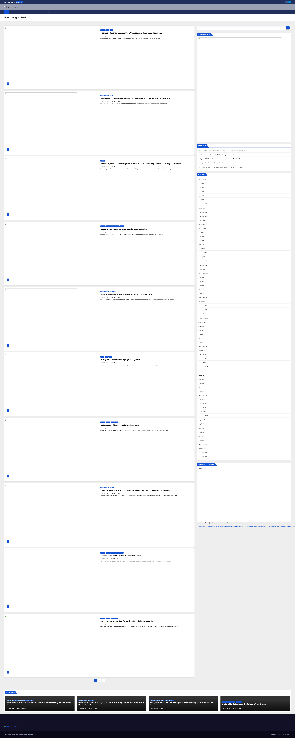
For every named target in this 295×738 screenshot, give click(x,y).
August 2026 (202, 179)
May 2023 (201, 334)
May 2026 (201, 191)
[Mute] (201, 538)
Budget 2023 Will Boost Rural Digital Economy (119, 425)
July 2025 (201, 232)
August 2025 (202, 228)
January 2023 (202, 350)
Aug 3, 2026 (83, 708)
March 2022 (202, 391)
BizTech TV (126, 12)
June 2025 (201, 236)
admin (162, 708)
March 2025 (202, 248)
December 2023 (203, 306)
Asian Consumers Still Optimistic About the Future (121, 556)
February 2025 (203, 253)
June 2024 (201, 281)
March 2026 (202, 200)
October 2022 (202, 363)
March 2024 (202, 293)
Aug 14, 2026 (11, 708)
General (103, 30)
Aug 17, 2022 (105, 493)
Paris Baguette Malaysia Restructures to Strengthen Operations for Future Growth (221, 167)
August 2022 (202, 371)
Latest (107, 30)
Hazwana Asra (115, 232)
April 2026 (201, 195)
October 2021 (202, 411)
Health (36, 12)
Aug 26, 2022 (105, 166)
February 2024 (203, 297)
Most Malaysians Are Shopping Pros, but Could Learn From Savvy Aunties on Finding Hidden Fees (140, 164)
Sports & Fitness (85, 12)
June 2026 (201, 187)
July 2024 (201, 277)
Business (21, 12)
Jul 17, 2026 (226, 708)
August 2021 (202, 420)
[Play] (201, 529)
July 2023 (201, 326)
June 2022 (201, 379)
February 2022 (203, 395)
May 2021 (201, 432)
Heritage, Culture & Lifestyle (52, 12)
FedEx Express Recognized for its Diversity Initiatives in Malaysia (126, 621)
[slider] (200, 533)
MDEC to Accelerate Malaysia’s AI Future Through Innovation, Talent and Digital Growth (223, 155)
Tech (28, 12)
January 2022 (202, 399)
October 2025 (202, 220)
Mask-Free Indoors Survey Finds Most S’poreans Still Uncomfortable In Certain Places (135, 98)
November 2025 (203, 216)
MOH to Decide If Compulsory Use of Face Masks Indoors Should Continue (131, 33)
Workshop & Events (112, 12)
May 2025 (201, 240)
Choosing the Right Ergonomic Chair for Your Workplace (123, 229)
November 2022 (203, 358)
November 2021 (203, 407)
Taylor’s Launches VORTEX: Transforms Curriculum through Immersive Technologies (135, 490)
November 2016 (203, 456)
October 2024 (202, 269)
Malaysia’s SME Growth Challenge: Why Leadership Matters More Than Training (221, 159)
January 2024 (202, 301)
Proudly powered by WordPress (11, 734)
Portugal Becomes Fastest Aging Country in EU (120, 360)
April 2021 (201, 436)
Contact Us (273, 734)
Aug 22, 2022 (105, 428)
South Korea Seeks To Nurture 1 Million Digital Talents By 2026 (126, 294)
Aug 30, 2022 (105, 36)
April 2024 (201, 289)
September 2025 (203, 224)
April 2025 (201, 244)
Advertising (287, 734)
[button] (290, 12)
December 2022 (203, 354)
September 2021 (203, 416)
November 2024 (203, 265)
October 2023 (202, 314)
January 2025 (202, 257)
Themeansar (30, 734)
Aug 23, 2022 (105, 297)
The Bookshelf (152, 12)
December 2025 (203, 212)
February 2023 (203, 346)
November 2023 (203, 310)
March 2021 (202, 440)
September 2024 (203, 273)
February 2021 (203, 444)
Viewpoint (98, 12)
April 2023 (201, 338)
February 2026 (203, 204)
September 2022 (203, 367)
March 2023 (202, 342)
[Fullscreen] (201, 540)
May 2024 (201, 285)
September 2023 (203, 318)
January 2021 (202, 448)
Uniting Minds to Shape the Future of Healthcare (212, 163)
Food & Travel (71, 12)
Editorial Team (115, 36)
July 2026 (201, 183)
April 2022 (201, 387)
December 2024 (203, 261)
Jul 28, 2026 (154, 708)
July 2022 (201, 375)
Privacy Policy (280, 734)
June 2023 (201, 330)
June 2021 (201, 428)
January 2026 (202, 208)
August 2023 (202, 322)
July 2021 (201, 424)
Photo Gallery (138, 12)
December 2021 (203, 403)
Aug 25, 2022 (105, 232)
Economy (103, 422)
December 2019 (203, 452)
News (12, 12)
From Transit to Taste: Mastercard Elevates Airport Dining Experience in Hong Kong (222, 150)
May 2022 (201, 383)
